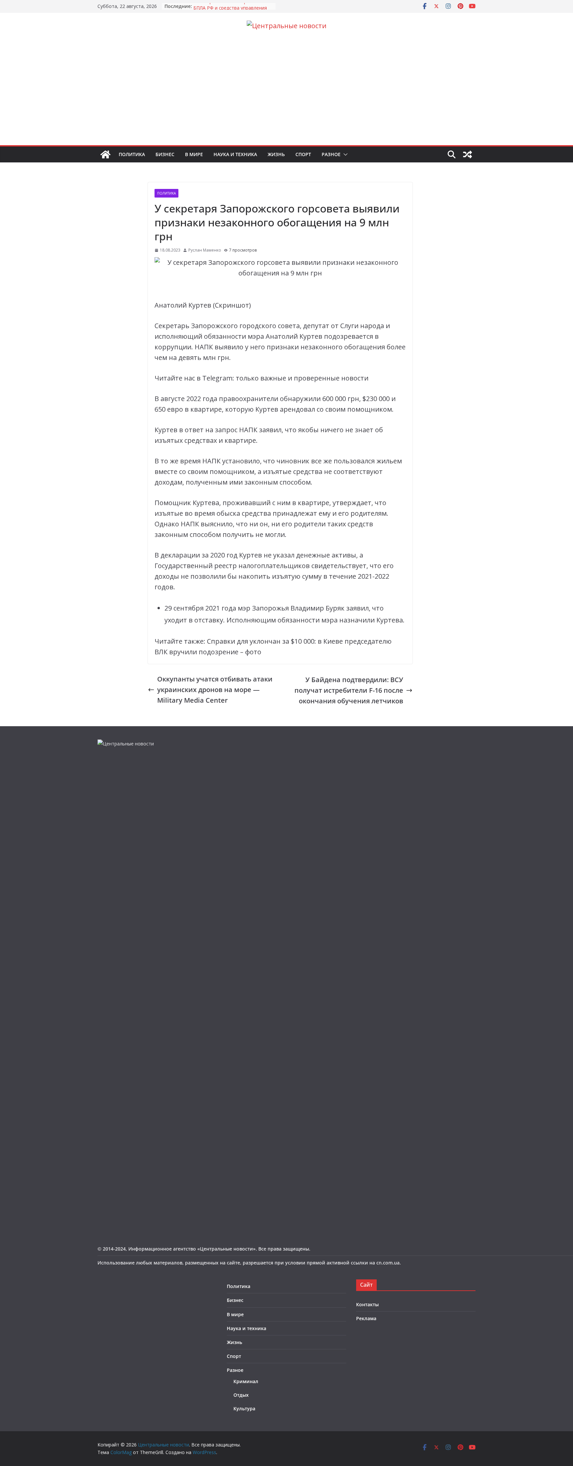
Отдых (241, 1395)
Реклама (366, 1318)
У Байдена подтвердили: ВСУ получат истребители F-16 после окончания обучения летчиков (348, 690)
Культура (244, 1408)
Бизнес (165, 154)
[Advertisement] (286, 95)
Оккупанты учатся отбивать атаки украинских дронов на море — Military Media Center (215, 689)
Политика (132, 154)
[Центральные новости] (105, 154)
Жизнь (276, 154)
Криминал (245, 1381)
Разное (331, 154)
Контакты (367, 1304)
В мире (194, 154)
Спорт (303, 154)
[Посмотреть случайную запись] (468, 154)
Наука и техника (235, 154)
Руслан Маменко (204, 250)
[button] (344, 154)
